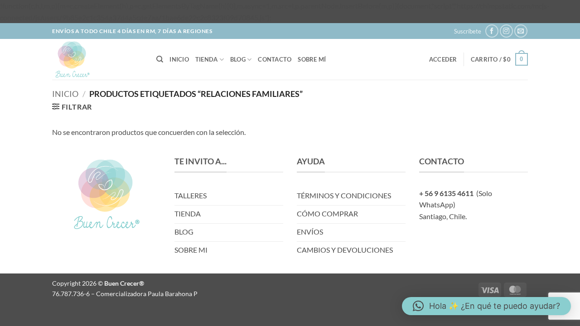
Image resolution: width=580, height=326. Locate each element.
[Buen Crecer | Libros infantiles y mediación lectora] (97, 59)
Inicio (179, 59)
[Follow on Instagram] (506, 31)
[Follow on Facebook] (491, 31)
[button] (467, 31)
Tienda (206, 59)
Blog (238, 59)
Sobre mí (312, 59)
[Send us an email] (520, 31)
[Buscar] (159, 59)
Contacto (274, 59)
